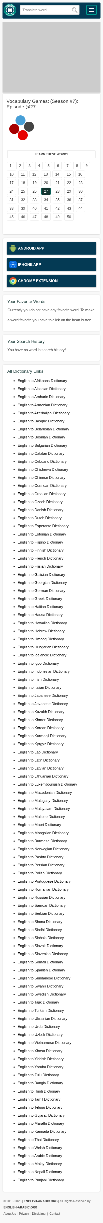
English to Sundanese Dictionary (44, 978)
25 (23, 191)
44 (80, 208)
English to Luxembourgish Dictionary (47, 784)
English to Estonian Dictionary (42, 534)
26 (34, 191)
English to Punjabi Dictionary (41, 1180)
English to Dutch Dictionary (40, 518)
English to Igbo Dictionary (38, 663)
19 (34, 183)
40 (34, 208)
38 (12, 208)
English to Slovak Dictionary (40, 946)
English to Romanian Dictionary (43, 889)
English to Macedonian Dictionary (45, 792)
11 (23, 174)
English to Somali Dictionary (40, 962)
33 (34, 200)
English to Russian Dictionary (42, 897)
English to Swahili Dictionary (41, 986)
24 (12, 191)
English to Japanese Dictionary (43, 695)
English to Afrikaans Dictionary (42, 380)
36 (69, 200)
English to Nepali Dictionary (40, 1172)
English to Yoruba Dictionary (41, 1067)
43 (69, 208)
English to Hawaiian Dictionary (42, 623)
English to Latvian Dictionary (41, 768)
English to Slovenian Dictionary (43, 954)
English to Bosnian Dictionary (41, 437)
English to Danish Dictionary (41, 510)
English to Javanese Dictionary (43, 704)
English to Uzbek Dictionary (40, 1034)
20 (46, 183)
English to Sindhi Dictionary (40, 930)
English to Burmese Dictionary (42, 841)
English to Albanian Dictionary (42, 389)
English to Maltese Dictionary (41, 816)
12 (34, 174)
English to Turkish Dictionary (41, 1010)
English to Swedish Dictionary (42, 994)
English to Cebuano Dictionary (42, 461)
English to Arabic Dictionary (40, 1156)
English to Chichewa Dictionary (43, 469)
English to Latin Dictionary (39, 760)
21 (58, 183)
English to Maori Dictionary (39, 824)
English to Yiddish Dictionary (41, 1059)
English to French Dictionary (41, 558)
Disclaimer (39, 1213)
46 (23, 217)
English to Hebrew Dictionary (41, 631)
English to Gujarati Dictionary (41, 1115)
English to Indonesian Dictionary (44, 671)
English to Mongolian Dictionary (43, 833)
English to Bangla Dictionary (40, 1083)
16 (80, 174)
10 (12, 174)
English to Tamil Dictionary (39, 1099)
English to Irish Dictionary (38, 679)
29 (69, 191)
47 (34, 217)
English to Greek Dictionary (40, 598)
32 (23, 200)
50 (69, 217)
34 (46, 200)
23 (80, 183)
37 (80, 200)
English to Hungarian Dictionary (43, 647)
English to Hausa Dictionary (40, 615)
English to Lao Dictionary (38, 752)
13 (46, 174)
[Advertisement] (51, 57)
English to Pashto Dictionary (41, 857)
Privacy (24, 1213)
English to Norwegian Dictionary (44, 849)
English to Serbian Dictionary (41, 913)
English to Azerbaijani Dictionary (44, 413)
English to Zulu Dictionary (38, 1075)
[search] (75, 10)
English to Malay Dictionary (40, 1164)
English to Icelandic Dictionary (42, 655)
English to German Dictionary (42, 590)
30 (80, 191)
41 (46, 208)
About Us (10, 1213)
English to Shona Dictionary (40, 922)
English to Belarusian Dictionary (43, 429)
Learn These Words (51, 154)
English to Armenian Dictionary (43, 405)
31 (12, 200)
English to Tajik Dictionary (38, 1002)
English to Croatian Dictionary (42, 494)
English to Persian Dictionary (41, 865)
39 (23, 208)
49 (58, 217)
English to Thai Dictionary (38, 1139)
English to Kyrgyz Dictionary (41, 744)
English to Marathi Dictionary (41, 1123)
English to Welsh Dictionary (40, 1147)
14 (57, 174)
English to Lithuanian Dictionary (43, 776)
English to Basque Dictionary (41, 421)
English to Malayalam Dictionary (44, 808)
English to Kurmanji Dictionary (42, 736)
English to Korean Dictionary (41, 728)
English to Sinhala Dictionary (41, 938)
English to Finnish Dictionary (41, 550)
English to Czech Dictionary (40, 502)
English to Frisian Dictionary (40, 566)
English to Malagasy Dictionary (43, 800)
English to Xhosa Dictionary (40, 1051)
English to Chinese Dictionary (42, 477)
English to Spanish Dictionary (41, 970)
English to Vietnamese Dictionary (45, 1042)
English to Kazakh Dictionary (41, 712)
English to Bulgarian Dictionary (42, 445)
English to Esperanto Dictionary (43, 526)
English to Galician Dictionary (41, 574)
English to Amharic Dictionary (42, 397)
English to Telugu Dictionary (40, 1107)
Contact (55, 1213)
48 (46, 217)
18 (23, 183)
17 (12, 183)
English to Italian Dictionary (40, 687)
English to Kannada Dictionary (42, 1131)
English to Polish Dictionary (40, 873)
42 (58, 208)
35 (58, 200)
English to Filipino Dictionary (40, 542)
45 (12, 217)
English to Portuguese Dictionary (44, 881)
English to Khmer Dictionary (40, 720)
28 (58, 191)
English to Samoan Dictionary (42, 905)
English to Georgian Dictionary (42, 582)
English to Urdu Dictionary (39, 1026)
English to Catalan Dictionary (41, 453)
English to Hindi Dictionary (39, 1091)
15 (69, 174)
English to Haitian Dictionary (40, 606)
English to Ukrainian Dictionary (43, 1018)
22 (69, 183)
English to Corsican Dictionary (42, 485)
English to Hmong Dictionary (41, 639)
